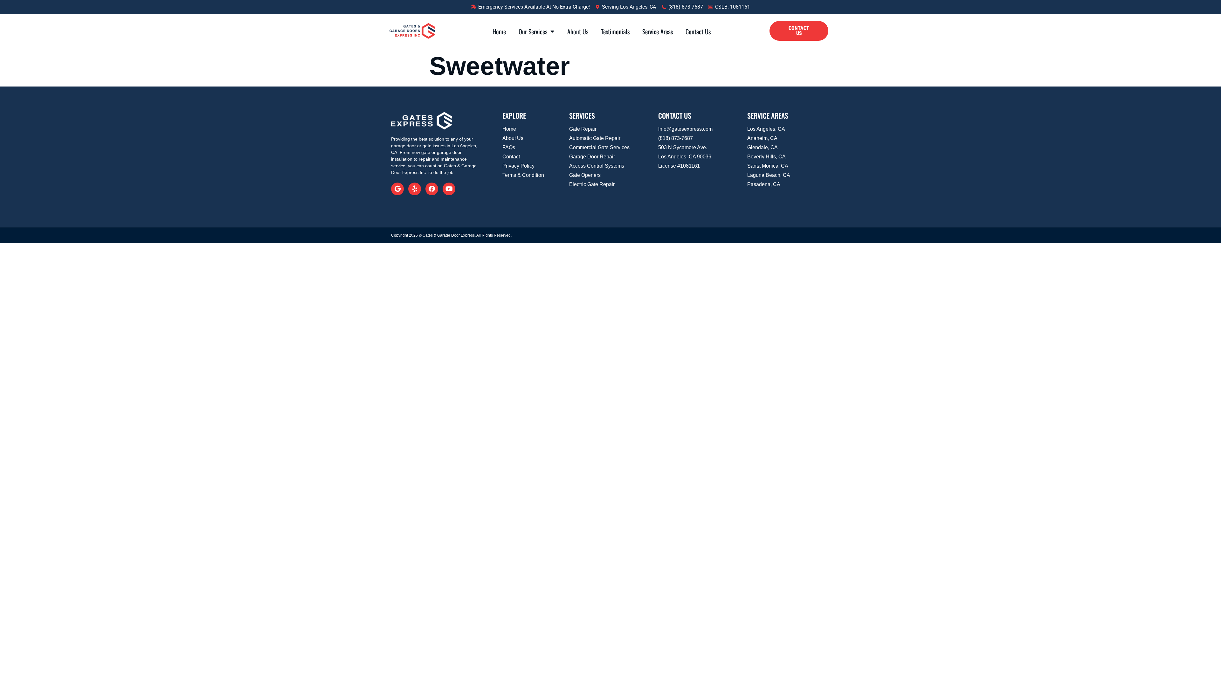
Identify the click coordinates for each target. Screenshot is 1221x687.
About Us (577, 31)
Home (499, 31)
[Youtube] (449, 189)
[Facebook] (431, 189)
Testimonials (615, 31)
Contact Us (698, 31)
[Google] (397, 189)
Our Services (533, 31)
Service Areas (657, 31)
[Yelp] (414, 189)
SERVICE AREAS (767, 115)
